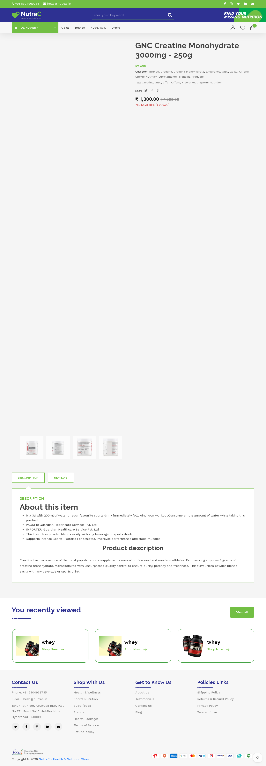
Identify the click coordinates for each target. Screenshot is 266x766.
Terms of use (207, 712)
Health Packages (86, 719)
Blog (138, 712)
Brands (80, 27)
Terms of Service (86, 725)
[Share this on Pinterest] (158, 91)
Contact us (143, 705)
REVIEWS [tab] (61, 477)
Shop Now (50, 649)
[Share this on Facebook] (152, 91)
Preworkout (190, 82)
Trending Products (191, 76)
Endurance (213, 71)
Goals (65, 27)
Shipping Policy (208, 692)
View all (242, 612)
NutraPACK (98, 27)
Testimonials (144, 699)
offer (166, 82)
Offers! (244, 71)
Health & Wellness (87, 692)
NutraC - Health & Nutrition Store (64, 759)
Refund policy (84, 732)
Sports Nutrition (210, 82)
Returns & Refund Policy (215, 699)
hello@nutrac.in (58, 3)
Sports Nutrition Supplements (156, 76)
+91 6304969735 (26, 3)
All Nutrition (29, 27)
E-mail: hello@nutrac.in (29, 699)
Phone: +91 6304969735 (29, 692)
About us (142, 692)
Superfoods (82, 705)
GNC (143, 65)
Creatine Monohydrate (189, 71)
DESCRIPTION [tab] (28, 477)
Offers (116, 27)
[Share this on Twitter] (146, 91)
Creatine (166, 71)
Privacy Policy (207, 705)
